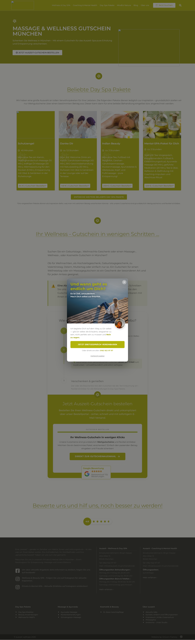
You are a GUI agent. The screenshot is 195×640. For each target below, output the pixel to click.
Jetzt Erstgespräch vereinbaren (97, 344)
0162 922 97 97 (106, 350)
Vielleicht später (97, 356)
